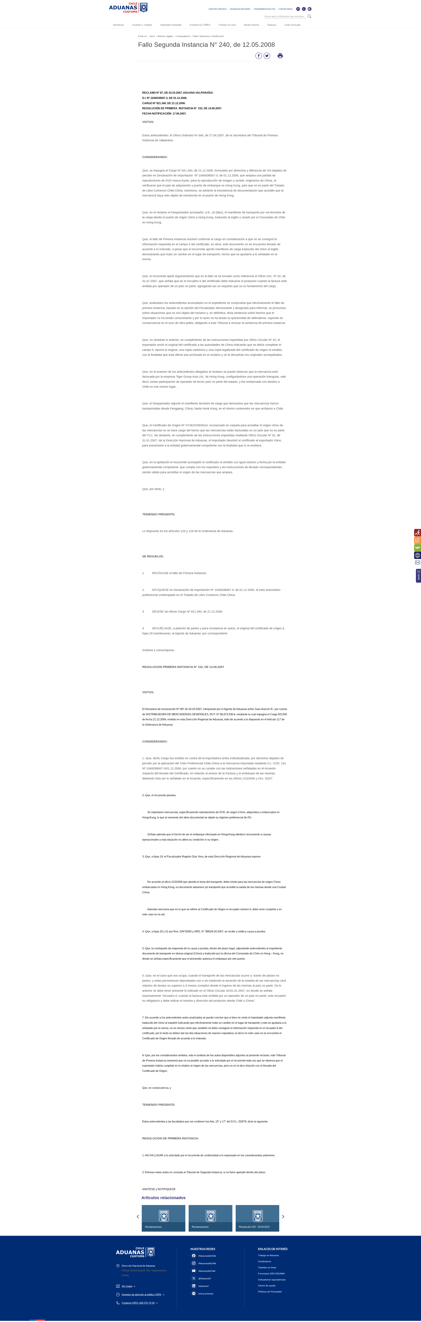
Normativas (118, 25)
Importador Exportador (171, 25)
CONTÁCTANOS (285, 9)
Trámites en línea (267, 1267)
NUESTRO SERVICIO (218, 9)
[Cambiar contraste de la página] (309, 9)
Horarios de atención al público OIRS (141, 1294)
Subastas (271, 25)
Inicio (152, 36)
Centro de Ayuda (292, 25)
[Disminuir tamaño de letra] (303, 9)
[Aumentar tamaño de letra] (298, 9)
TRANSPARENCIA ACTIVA (264, 9)
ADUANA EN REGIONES (240, 9)
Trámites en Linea (227, 25)
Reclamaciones (153, 1226)
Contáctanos (264, 1261)
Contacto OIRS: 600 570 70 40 (138, 1302)
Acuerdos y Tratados (142, 25)
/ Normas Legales (164, 36)
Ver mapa (127, 1286)
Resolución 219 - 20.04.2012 (254, 1226)
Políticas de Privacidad (270, 1291)
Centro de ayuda (266, 1285)
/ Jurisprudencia (182, 36)
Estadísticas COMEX (200, 25)
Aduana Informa (251, 25)
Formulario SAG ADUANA (271, 1273)
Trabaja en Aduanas (268, 1255)
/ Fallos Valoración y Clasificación (208, 36)
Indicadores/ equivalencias (272, 1279)
